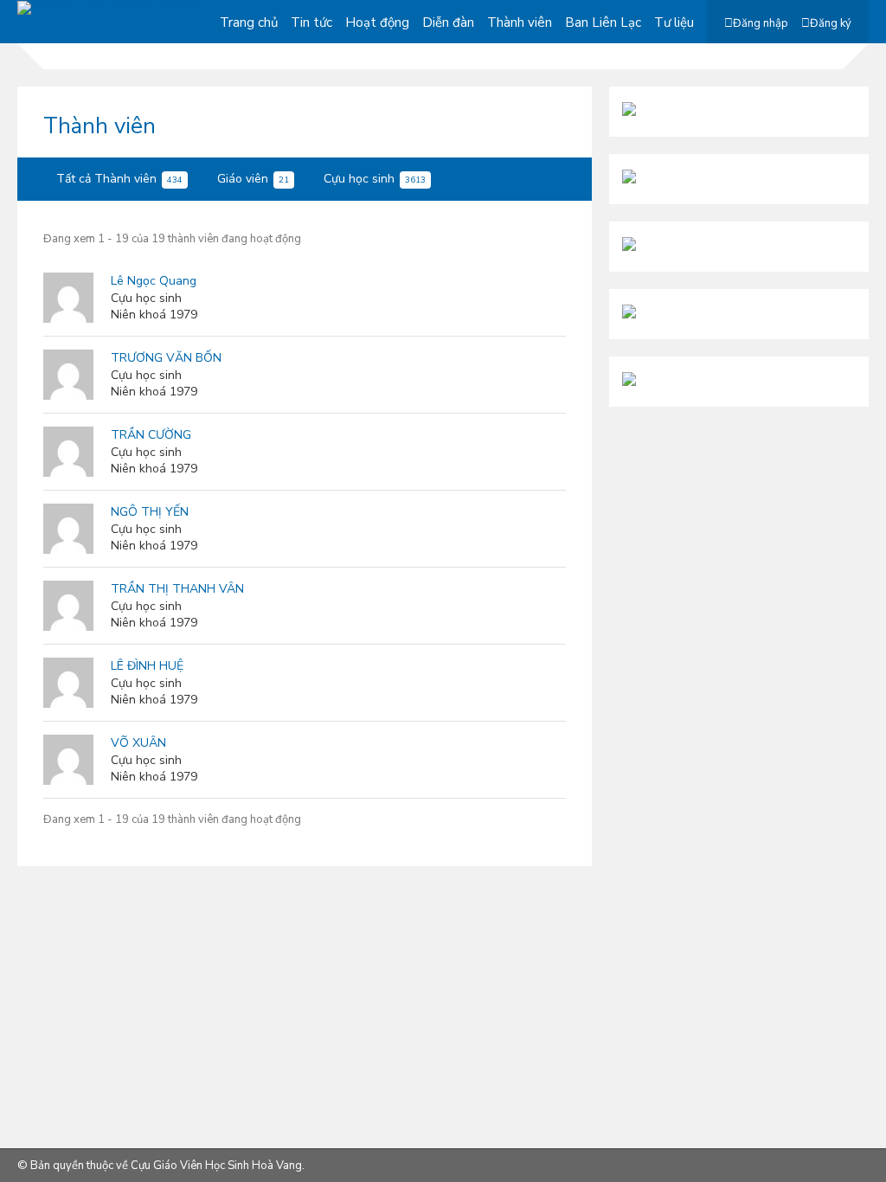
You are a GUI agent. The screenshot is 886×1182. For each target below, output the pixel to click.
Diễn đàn (448, 22)
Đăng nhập (760, 23)
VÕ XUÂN (138, 743)
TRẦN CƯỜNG (151, 435)
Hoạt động (377, 22)
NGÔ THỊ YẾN (150, 512)
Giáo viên (253, 178)
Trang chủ (249, 22)
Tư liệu (674, 22)
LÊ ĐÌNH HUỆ (147, 666)
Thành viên (519, 22)
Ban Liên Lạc (603, 22)
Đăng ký (830, 23)
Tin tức (311, 22)
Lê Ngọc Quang (153, 281)
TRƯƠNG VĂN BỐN (166, 358)
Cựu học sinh (375, 178)
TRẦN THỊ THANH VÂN (177, 589)
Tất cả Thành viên (119, 178)
